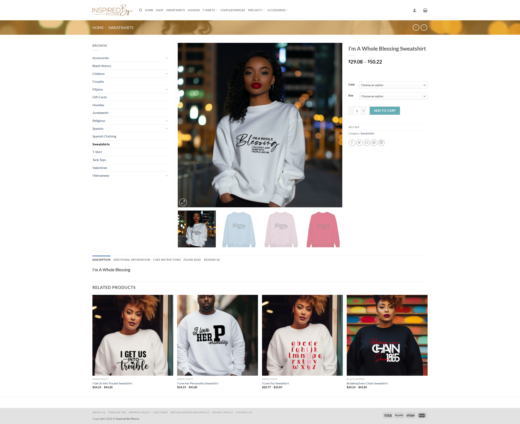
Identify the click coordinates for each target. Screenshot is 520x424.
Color (351, 84)
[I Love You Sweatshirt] (302, 335)
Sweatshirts (175, 10)
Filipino (97, 89)
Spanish (97, 128)
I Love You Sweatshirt (275, 383)
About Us (98, 412)
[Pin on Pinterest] (374, 142)
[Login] (415, 10)
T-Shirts (209, 10)
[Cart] (425, 10)
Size (350, 95)
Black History (101, 66)
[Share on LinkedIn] (381, 142)
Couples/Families (232, 10)
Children (98, 74)
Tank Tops (99, 160)
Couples (98, 81)
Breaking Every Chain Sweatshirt (367, 383)
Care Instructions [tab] (167, 259)
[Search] (140, 10)
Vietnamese (100, 175)
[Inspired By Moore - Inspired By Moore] (112, 10)
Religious (98, 120)
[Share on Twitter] (359, 142)
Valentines (99, 168)
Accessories (276, 10)
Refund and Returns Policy (190, 412)
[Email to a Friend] (366, 142)
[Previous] (186, 125)
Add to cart (385, 110)
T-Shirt (97, 152)
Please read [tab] (192, 259)
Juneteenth (100, 113)
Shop (159, 10)
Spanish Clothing (104, 136)
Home (149, 10)
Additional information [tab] (131, 259)
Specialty (255, 10)
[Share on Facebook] (352, 142)
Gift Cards (99, 97)
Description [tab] (101, 259)
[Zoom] (183, 202)
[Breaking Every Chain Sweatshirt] (387, 335)
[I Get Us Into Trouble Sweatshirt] (132, 335)
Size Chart (160, 412)
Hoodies (194, 10)
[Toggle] (166, 57)
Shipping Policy (140, 412)
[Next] (334, 125)
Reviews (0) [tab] (212, 259)
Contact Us (244, 412)
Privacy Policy (222, 412)
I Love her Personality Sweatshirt (197, 383)
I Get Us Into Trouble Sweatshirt (112, 383)
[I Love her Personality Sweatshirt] (217, 335)
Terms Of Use (117, 412)
